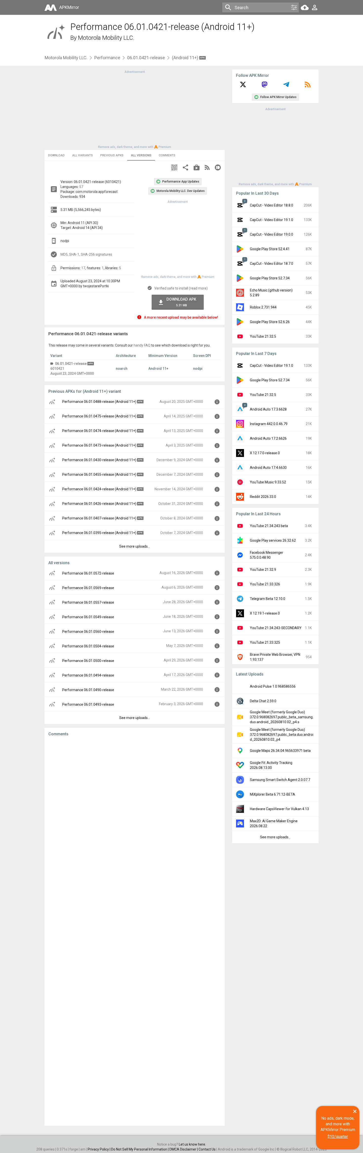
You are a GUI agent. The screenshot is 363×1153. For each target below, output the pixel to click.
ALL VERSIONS (141, 155)
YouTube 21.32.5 (263, 336)
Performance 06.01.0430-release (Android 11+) (99, 460)
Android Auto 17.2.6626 (268, 438)
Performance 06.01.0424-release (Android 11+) (99, 489)
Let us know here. (192, 1144)
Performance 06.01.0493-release (88, 704)
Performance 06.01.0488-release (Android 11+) (99, 402)
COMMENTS (167, 155)
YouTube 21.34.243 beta (269, 526)
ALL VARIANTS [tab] (82, 155)
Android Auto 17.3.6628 (268, 409)
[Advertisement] (134, 109)
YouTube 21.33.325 (265, 642)
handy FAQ (142, 345)
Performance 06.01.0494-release (88, 675)
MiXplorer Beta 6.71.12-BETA (272, 794)
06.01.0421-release (146, 57)
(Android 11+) (185, 57)
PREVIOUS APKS (111, 155)
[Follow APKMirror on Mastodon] (264, 86)
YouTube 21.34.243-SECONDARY (276, 628)
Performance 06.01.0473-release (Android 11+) (99, 445)
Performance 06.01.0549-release (88, 617)
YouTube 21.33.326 (265, 584)
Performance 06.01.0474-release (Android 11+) (99, 431)
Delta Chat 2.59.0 (263, 701)
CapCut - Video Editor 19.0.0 (271, 234)
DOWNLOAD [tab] (56, 155)
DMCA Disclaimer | (184, 1149)
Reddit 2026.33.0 (263, 497)
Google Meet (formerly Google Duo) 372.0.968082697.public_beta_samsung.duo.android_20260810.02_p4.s (281, 717)
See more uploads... (134, 546)
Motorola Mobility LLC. (106, 37)
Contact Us (207, 1149)
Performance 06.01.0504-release (88, 646)
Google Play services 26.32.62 (273, 540)
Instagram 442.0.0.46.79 (268, 424)
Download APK (181, 302)
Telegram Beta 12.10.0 (267, 599)
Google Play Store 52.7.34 (270, 278)
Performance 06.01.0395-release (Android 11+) (99, 533)
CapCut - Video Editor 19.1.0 (271, 220)
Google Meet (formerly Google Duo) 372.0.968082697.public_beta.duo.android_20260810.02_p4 (281, 734)
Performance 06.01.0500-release (88, 661)
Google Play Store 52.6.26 (270, 322)
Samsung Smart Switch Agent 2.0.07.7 (280, 780)
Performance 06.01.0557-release (88, 602)
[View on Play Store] (197, 168)
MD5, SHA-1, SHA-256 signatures (86, 254)
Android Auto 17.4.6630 (268, 468)
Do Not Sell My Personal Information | (140, 1149)
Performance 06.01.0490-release (88, 690)
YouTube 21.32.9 (263, 570)
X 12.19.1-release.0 (265, 613)
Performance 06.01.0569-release (88, 588)
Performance (107, 57)
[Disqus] (134, 931)
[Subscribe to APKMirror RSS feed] (308, 86)
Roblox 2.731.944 (263, 307)
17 (83, 268)
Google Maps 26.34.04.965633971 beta (280, 751)
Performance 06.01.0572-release (88, 573)
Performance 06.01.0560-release (88, 632)
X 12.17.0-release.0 (265, 453)
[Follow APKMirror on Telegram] (286, 86)
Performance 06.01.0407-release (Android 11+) (99, 518)
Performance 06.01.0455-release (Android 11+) (99, 474)
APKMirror (69, 7)
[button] (174, 168)
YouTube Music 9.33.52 (268, 482)
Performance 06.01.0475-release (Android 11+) (99, 416)
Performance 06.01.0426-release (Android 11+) (99, 504)
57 (81, 187)
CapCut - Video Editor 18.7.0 (271, 264)
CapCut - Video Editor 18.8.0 (271, 205)
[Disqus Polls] (134, 803)
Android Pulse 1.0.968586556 (273, 686)
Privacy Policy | (99, 1149)
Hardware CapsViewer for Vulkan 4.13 (279, 809)
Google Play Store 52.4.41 (270, 249)
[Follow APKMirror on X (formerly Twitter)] (243, 86)
